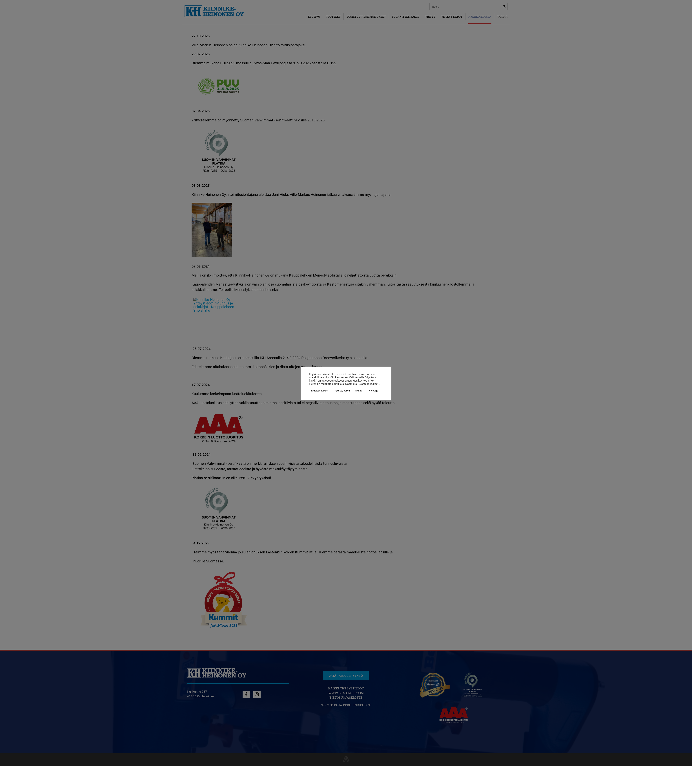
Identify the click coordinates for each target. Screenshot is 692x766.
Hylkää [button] (358, 390)
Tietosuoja (372, 390)
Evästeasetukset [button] (319, 390)
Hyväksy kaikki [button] (342, 390)
